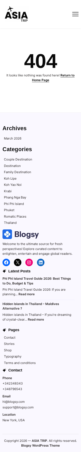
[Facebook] (6, 262)
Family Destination (17, 172)
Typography (12, 356)
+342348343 (12, 383)
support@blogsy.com (18, 407)
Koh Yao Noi (13, 185)
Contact (9, 337)
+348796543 (12, 389)
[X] (17, 262)
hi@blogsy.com (13, 402)
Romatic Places (15, 216)
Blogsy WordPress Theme (40, 445)
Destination (12, 166)
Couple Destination (18, 159)
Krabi (8, 191)
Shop (8, 350)
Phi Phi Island (14, 204)
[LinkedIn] (40, 262)
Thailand (10, 223)
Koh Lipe (10, 178)
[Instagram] (29, 262)
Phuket (9, 210)
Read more (26, 294)
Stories (9, 344)
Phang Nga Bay (15, 197)
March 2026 (12, 138)
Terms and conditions (20, 363)
